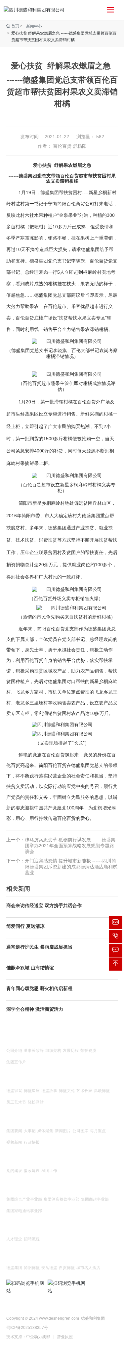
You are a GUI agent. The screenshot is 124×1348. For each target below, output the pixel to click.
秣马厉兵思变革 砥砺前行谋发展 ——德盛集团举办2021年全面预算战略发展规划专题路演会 (70, 845)
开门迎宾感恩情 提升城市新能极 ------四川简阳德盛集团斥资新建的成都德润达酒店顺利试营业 (71, 866)
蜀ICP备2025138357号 (27, 1327)
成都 (46, 1337)
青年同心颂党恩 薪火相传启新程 (39, 988)
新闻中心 (34, 26)
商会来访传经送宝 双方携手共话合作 (44, 905)
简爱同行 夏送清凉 (25, 926)
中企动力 (34, 1337)
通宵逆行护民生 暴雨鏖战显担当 (39, 947)
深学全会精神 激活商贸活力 (34, 1009)
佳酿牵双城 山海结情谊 (30, 967)
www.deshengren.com (59, 1318)
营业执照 (65, 1337)
